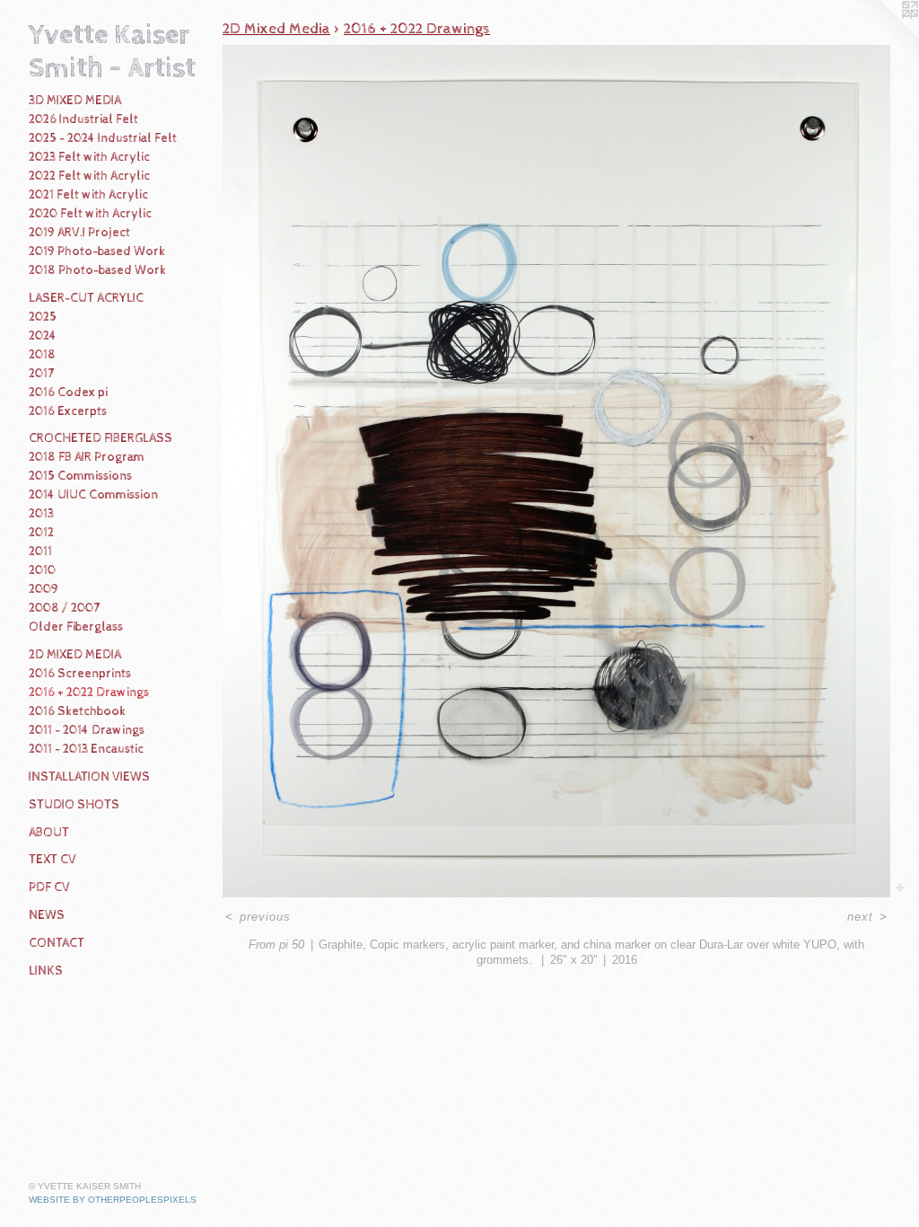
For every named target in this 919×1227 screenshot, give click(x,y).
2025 (43, 317)
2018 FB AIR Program (86, 457)
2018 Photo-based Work (97, 270)
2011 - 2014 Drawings (86, 730)
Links (46, 971)
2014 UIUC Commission (93, 495)
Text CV (52, 859)
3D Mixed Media (75, 100)
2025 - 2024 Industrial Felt (103, 138)
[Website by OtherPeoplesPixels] (883, 36)
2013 (41, 514)
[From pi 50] (556, 471)
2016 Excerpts (68, 411)
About (49, 832)
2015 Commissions (80, 476)
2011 (40, 551)
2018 (42, 355)
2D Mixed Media (75, 655)
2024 (43, 336)
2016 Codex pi (68, 392)
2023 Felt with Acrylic (89, 157)
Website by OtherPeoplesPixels (113, 1200)
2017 (41, 373)
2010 (42, 570)
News (47, 915)
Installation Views (89, 777)
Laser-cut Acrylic (86, 298)
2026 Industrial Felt (83, 119)
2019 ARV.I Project (79, 232)
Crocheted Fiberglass (100, 438)
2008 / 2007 (64, 608)
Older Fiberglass (76, 627)
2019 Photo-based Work (97, 251)
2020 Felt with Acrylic (90, 214)
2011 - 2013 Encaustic (86, 749)
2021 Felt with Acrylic (88, 195)
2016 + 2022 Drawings (89, 692)
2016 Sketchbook (77, 711)
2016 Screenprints (80, 673)
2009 (43, 589)
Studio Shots (74, 805)
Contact (56, 943)
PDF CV (49, 887)
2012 (41, 532)
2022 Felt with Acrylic (89, 176)
